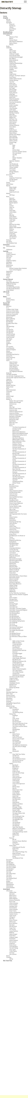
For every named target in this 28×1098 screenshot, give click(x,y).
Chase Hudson (13, 904)
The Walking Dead (11, 878)
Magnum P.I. (9, 382)
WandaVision (16, 729)
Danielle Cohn (13, 906)
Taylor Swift (12, 235)
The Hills (11, 632)
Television (6, 304)
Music (7, 196)
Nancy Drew (9, 387)
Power (8, 394)
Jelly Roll (11, 215)
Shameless (9, 698)
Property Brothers (14, 370)
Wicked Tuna (13, 684)
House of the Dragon (18, 738)
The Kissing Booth (17, 818)
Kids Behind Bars (14, 543)
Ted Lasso (15, 711)
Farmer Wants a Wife (15, 506)
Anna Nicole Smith (14, 55)
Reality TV (9, 399)
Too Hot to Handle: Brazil (16, 676)
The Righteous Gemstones (19, 745)
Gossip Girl (9, 356)
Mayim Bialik (12, 116)
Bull (7, 325)
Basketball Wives (14, 418)
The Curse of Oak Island (16, 627)
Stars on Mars (13, 597)
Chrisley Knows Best (15, 492)
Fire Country (9, 346)
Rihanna (11, 229)
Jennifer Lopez (13, 86)
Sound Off (6, 303)
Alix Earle (12, 894)
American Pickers (14, 413)
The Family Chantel (17, 672)
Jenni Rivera (12, 29)
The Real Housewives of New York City (19, 468)
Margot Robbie (13, 111)
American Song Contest (16, 415)
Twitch (8, 276)
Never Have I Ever (17, 790)
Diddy (11, 72)
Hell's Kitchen (13, 523)
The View (8, 875)
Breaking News (7, 32)
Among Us (9, 253)
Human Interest (8, 279)
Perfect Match (16, 794)
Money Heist (16, 787)
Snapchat (12, 943)
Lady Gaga (12, 220)
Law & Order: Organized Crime (15, 376)
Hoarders (12, 525)
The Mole (15, 821)
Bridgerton (15, 768)
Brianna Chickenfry (14, 900)
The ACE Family (13, 948)
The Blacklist (9, 862)
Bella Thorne (12, 897)
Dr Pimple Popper (17, 653)
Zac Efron (12, 173)
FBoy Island (15, 735)
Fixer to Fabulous (14, 508)
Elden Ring (9, 256)
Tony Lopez (12, 949)
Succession (9, 859)
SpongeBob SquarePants (13, 703)
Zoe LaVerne (12, 954)
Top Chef (14, 480)
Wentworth (9, 883)
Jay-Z (10, 213)
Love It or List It (13, 554)
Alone (11, 405)
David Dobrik (13, 908)
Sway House (12, 945)
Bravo (11, 425)
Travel (8, 295)
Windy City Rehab (14, 687)
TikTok (11, 959)
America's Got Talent (15, 408)
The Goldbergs (10, 864)
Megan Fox (12, 117)
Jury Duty (11, 539)
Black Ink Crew (13, 422)
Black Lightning (10, 318)
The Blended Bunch (14, 618)
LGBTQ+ (8, 21)
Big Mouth (15, 765)
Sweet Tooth (16, 810)
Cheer (8, 328)
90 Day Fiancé (16, 645)
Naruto (11, 44)
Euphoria (8, 343)
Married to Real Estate (15, 560)
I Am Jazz (14, 655)
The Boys (15, 850)
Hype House (12, 915)
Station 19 (9, 704)
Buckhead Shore (14, 486)
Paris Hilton (12, 127)
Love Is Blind (15, 782)
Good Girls (9, 353)
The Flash (12, 181)
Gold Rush (12, 518)
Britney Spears (13, 203)
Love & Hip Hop (13, 549)
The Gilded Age (16, 742)
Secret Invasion (16, 721)
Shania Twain (13, 232)
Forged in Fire (13, 512)
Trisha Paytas (13, 951)
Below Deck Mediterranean (20, 433)
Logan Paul (12, 928)
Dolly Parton (12, 74)
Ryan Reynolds (13, 137)
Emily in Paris (16, 771)
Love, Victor (15, 718)
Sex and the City (10, 697)
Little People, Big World (19, 658)
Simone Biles (16, 150)
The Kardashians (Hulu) (18, 759)
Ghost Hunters (13, 517)
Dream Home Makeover (16, 503)
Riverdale (9, 689)
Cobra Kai (15, 769)
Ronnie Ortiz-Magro (15, 134)
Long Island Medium (15, 548)
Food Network (10, 348)
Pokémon (8, 273)
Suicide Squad (13, 179)
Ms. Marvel (15, 720)
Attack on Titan (13, 37)
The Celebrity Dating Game (17, 621)
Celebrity (8, 48)
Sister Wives (15, 667)
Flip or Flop (12, 509)
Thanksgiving (10, 285)
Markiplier (9, 262)
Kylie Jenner (12, 106)
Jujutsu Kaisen (13, 43)
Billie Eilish (12, 199)
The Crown (15, 814)
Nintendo (8, 267)
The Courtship (13, 625)
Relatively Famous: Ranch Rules (18, 576)
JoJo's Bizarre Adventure (16, 41)
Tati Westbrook (13, 164)
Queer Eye (15, 796)
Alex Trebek (12, 52)
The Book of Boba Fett (18, 725)
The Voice (9, 876)
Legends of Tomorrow (15, 178)
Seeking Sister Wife (17, 666)
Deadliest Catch (13, 500)
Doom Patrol (16, 734)
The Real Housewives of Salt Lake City (19, 474)
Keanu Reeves (13, 92)
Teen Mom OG (13, 607)
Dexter (8, 342)
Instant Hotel (16, 779)
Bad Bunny (12, 26)
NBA (13, 147)
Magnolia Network (14, 556)
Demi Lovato (12, 71)
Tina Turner (12, 238)
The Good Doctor (11, 866)
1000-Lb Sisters (16, 642)
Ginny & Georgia (17, 777)
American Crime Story (12, 311)
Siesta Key (12, 590)
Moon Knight (12, 187)
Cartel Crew (12, 487)
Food (7, 293)
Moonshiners (12, 565)
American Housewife (12, 314)
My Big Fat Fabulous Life (19, 661)
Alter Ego (11, 407)
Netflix (11, 763)
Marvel (8, 185)
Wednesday (15, 835)
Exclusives (6, 245)
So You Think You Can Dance (17, 593)
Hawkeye (15, 715)
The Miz (14, 154)
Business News (10, 300)
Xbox (7, 277)
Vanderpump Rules (17, 481)
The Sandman (16, 822)
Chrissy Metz (12, 66)
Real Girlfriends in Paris (18, 441)
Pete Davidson (13, 131)
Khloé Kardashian (14, 99)
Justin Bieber (12, 216)
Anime (8, 35)
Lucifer (14, 785)
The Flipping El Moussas (16, 371)
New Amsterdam (11, 390)
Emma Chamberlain (14, 912)
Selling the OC (13, 587)
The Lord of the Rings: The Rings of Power (19, 852)
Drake (11, 209)
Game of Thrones (17, 737)
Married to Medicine (18, 438)
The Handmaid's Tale (18, 816)
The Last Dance (16, 153)
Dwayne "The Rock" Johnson (17, 75)
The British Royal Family (13, 287)
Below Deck (15, 430)
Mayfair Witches (10, 385)
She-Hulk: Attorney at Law (19, 723)
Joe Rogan (12, 88)
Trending (8, 957)
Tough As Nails (13, 678)
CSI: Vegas (9, 339)
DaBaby (11, 69)
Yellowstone (9, 886)
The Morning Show (17, 712)
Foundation (15, 709)
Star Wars (9, 241)
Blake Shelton (13, 201)
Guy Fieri (11, 82)
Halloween (9, 249)
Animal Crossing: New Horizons (18, 268)
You (13, 836)
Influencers (9, 891)
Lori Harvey (12, 929)
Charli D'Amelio (13, 903)
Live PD (11, 546)
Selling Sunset (16, 797)
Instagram (12, 917)
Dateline (8, 340)
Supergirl (11, 190)
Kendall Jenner (13, 96)
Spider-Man (12, 189)
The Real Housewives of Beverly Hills (19, 452)
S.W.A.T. (8, 690)
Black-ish (11, 424)
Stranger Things (16, 807)
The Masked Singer (14, 635)
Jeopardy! (9, 373)
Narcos (14, 788)
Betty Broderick (13, 60)
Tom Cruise (12, 168)
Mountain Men (13, 566)
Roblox (8, 274)
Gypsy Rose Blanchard (12, 282)
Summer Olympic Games (19, 151)
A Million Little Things (12, 309)
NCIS (7, 388)
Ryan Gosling (13, 136)
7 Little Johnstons (17, 644)
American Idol (13, 410)
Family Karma (16, 436)
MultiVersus (9, 265)
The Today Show (11, 873)
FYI (4, 248)
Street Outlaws (13, 601)
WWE (14, 159)
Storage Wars (13, 599)
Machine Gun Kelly (14, 224)
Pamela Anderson (14, 125)
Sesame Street (10, 695)
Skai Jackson (12, 942)
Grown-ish (9, 359)
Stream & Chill (10, 706)
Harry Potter (9, 184)
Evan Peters (12, 77)
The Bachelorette (14, 616)
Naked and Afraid (14, 570)
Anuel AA (11, 24)
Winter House (16, 483)
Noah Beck (12, 935)
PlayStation (9, 271)
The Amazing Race (14, 613)
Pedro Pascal (12, 130)
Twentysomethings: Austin (19, 831)
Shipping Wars (13, 588)
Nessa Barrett (13, 120)
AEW (13, 145)
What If (14, 731)
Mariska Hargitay (14, 113)
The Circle (12, 624)
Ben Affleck (12, 58)
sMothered (12, 591)
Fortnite (8, 259)
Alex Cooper (12, 51)
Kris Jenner (12, 103)
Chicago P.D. (9, 332)
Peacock (11, 838)
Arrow (11, 176)
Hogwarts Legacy (11, 260)
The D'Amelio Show (14, 628)
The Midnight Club (17, 819)
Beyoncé (11, 198)
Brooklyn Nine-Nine (11, 323)
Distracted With (10, 246)
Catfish (11, 489)
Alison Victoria (13, 362)
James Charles (13, 920)
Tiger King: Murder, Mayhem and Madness (18, 827)
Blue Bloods (9, 322)
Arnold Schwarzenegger (16, 57)
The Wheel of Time (17, 858)
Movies (8, 193)
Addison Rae (12, 892)
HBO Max (12, 732)
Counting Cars (13, 495)
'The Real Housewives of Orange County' (19, 427)
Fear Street (15, 774)
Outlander (9, 391)
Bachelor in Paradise (15, 416)
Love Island (12, 552)
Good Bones (12, 520)
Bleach (11, 38)
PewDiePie (12, 939)
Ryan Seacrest (13, 139)
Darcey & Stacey (17, 649)
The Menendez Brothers (13, 288)
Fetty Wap (12, 210)
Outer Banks (15, 793)
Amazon (8, 298)
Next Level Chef (13, 571)
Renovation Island (14, 577)
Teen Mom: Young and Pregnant (18, 610)
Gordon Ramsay (13, 80)
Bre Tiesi (11, 484)
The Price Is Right (11, 867)
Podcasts (8, 240)
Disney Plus (12, 714)
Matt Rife (12, 114)
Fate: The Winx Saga (18, 773)
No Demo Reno (13, 368)
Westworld (15, 751)
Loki (13, 717)
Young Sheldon (10, 887)
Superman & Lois (14, 192)
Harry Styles (12, 212)
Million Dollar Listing (18, 439)
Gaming (5, 251)
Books (8, 46)
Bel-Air (14, 839)
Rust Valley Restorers (15, 583)
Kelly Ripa (12, 94)
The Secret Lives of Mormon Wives (17, 761)
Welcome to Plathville (18, 675)
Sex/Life (14, 800)
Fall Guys (8, 257)
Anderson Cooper (14, 54)
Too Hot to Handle (17, 830)
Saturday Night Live (11, 692)
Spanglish (9, 22)
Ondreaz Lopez (13, 937)
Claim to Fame (13, 494)
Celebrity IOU (13, 363)
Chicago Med (10, 331)
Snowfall (8, 701)
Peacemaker (15, 740)
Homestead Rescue (14, 528)
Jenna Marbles (13, 923)
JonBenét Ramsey (11, 284)
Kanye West (12, 91)
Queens (8, 397)
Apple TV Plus (13, 707)
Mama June (12, 557)
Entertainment (7, 34)
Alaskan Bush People (15, 402)
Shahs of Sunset (16, 442)
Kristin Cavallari (13, 105)
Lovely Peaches (13, 931)
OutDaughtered (16, 663)
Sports (11, 144)
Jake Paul (11, 918)
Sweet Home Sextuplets (19, 669)
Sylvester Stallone (14, 161)
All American (12, 404)
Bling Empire (9, 320)
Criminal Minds (10, 335)
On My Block (16, 791)
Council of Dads (10, 334)
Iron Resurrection (14, 532)
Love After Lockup (14, 551)
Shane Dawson (13, 940)
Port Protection (13, 574)
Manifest (8, 384)
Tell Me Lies (15, 756)
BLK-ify (8, 19)
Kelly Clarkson (13, 218)
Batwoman (9, 317)
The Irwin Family (14, 165)
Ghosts (8, 351)
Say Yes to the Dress (18, 664)
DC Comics (9, 175)
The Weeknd (12, 237)
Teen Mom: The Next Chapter (17, 608)
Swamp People (13, 604)
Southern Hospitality (18, 446)
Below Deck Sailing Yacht (19, 435)
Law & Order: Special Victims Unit (15, 377)
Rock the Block (13, 580)
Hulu (10, 752)
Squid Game (15, 805)
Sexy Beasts (15, 802)
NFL (13, 148)
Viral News (6, 889)
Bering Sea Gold (13, 419)
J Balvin (11, 27)
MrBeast (11, 932)
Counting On (16, 647)
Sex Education (16, 799)
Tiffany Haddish (13, 167)
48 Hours (8, 306)
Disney (8, 182)
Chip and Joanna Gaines (15, 490)
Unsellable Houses (14, 683)
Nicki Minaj (12, 123)
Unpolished (12, 681)
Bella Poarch (12, 895)
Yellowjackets (10, 884)
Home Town (12, 526)
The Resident (10, 869)
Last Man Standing (11, 374)
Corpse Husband (10, 254)
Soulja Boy (12, 234)
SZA (10, 162)
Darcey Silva (12, 498)
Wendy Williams (13, 172)
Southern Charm (17, 444)
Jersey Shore (12, 534)
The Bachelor (13, 614)
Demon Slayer (13, 40)
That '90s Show (16, 811)
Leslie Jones (12, 110)
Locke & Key (15, 780)
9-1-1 (7, 308)
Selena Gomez (13, 141)
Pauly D (11, 128)
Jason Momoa (13, 85)
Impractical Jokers (14, 531)
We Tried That (7, 960)
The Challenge (13, 622)
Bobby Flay (12, 61)
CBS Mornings (10, 326)
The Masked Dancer (15, 633)
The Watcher (16, 824)
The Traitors (15, 844)
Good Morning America (12, 354)
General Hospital (11, 349)
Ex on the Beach (13, 504)
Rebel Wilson (13, 133)
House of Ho (12, 529)
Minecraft (9, 263)
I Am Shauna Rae (17, 656)
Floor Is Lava (15, 776)
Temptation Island (14, 611)
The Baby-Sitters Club (18, 813)
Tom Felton (12, 170)
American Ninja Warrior (16, 411)
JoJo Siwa (11, 925)
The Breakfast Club (11, 243)
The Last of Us (16, 743)
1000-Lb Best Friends (18, 641)
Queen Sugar (10, 396)
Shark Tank (9, 700)
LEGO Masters (13, 366)
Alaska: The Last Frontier (16, 401)
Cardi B (11, 206)
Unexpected (15, 673)
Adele (11, 49)
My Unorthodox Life (14, 568)
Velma (14, 749)
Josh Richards (13, 926)
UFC (13, 156)
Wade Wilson (10, 290)
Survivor (11, 602)
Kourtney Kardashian (15, 102)
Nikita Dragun (13, 934)
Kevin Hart (12, 97)
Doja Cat (11, 207)
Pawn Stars (12, 573)
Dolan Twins (12, 911)
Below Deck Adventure (18, 432)
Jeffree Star (12, 922)
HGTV (7, 360)
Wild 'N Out (12, 686)
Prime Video (12, 845)
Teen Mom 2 (12, 605)
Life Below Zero (13, 545)
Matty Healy (12, 226)
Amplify (5, 18)
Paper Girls (15, 849)
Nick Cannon (12, 122)
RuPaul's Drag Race (14, 582)
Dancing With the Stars (15, 497)
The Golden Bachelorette (16, 630)
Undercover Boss (14, 680)
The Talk (8, 872)
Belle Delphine (13, 898)
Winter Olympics (17, 158)
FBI (7, 345)
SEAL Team (9, 694)
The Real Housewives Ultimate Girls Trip (18, 477)
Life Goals (6, 292)
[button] (26, 2)
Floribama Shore (14, 511)
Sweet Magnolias (17, 808)
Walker (8, 881)
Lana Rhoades (13, 108)
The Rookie (9, 870)
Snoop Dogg (12, 142)
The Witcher (15, 825)
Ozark (8, 393)
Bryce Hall (12, 901)
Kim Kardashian (13, 100)
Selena (11, 230)
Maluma (11, 30)
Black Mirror (15, 766)
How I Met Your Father (18, 754)
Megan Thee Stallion (15, 227)
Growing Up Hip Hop (15, 521)
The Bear (8, 861)
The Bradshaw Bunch (15, 619)
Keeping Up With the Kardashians (15, 541)
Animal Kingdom (10, 315)
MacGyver (9, 380)
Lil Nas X (11, 221)
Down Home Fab (14, 365)
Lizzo (10, 223)
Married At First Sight (15, 559)
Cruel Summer (10, 337)
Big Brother (12, 421)
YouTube (11, 953)
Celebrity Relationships (15, 63)
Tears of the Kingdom (15, 270)
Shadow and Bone (17, 804)
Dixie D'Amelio (13, 909)
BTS (10, 204)
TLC (10, 639)
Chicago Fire (9, 329)
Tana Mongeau (13, 946)
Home (5, 16)
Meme (8, 956)
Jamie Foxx (12, 83)
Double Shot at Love (15, 501)
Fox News (9, 281)
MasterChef (12, 563)
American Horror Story (12, 312)
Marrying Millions (14, 562)
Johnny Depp (12, 89)
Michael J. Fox (13, 119)
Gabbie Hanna (13, 914)
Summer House (16, 447)
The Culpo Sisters (17, 670)
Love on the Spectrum (18, 783)
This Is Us (8, 880)
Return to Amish (13, 579)
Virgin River (15, 833)
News (5, 296)
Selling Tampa (13, 585)
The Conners (15, 757)
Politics (8, 301)
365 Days (12, 195)
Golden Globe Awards (15, 79)
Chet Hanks (12, 65)
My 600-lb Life (16, 659)
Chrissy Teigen (13, 68)
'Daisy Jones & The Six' (18, 847)
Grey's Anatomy (10, 357)
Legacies (8, 379)
